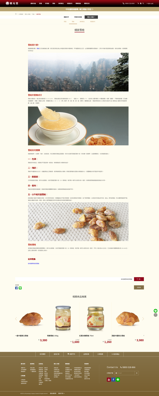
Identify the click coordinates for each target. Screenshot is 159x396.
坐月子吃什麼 (68, 375)
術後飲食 (67, 373)
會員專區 (32, 363)
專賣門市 (72, 354)
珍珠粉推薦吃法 (78, 367)
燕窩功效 (56, 367)
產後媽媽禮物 (87, 367)
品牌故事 (86, 354)
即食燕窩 (41, 371)
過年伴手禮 (87, 378)
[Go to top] (155, 315)
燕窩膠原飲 (47, 378)
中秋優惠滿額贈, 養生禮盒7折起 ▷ (79, 9)
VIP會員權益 (115, 354)
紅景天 (40, 380)
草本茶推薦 (68, 377)
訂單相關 (23, 375)
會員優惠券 (33, 369)
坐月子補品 (87, 375)
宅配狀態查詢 (24, 381)
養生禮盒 (86, 371)
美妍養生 (61, 3)
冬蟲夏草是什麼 (69, 378)
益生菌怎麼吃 (77, 371)
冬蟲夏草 (41, 382)
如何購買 (42, 354)
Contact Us (112, 367)
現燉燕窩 (41, 369)
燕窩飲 (86, 377)
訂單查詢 (23, 379)
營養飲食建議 (78, 17)
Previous (16, 318)
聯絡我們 (23, 371)
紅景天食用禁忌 (78, 377)
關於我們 (23, 363)
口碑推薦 (21, 14)
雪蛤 (54, 3)
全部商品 (41, 363)
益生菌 (46, 373)
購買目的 (87, 3)
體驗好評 (66, 17)
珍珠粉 (47, 3)
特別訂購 (32, 367)
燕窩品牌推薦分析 (58, 373)
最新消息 (33, 3)
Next (143, 318)
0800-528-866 (129, 3)
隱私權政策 (53, 393)
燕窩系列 (41, 367)
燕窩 (40, 3)
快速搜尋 (86, 363)
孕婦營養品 (87, 369)
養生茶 (46, 367)
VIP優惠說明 (33, 371)
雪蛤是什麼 (56, 375)
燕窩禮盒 (41, 375)
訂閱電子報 (110, 373)
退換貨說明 (23, 383)
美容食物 (67, 371)
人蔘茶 (46, 377)
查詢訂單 (56, 354)
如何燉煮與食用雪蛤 (33, 263)
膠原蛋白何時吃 (78, 373)
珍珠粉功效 (56, 369)
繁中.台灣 (150, 3)
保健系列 (69, 3)
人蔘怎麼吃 (77, 375)
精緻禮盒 (78, 3)
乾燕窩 (40, 377)
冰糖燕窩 (41, 373)
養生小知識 (27, 14)
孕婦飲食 (67, 367)
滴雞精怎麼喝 (77, 369)
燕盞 (40, 378)
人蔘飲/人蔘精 (47, 380)
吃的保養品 (87, 373)
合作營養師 (23, 369)
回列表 (139, 287)
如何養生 (56, 377)
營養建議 (67, 363)
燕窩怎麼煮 (56, 371)
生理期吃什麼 (68, 369)
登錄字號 (61, 393)
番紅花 (40, 384)
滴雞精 (46, 375)
